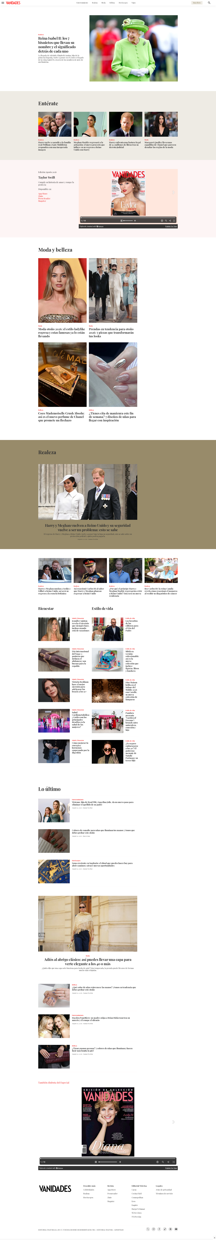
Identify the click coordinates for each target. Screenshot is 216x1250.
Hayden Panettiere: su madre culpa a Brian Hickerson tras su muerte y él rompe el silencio (101, 1019)
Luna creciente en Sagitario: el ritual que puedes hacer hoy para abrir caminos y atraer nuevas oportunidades (102, 864)
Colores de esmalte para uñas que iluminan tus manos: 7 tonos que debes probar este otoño (103, 831)
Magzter (42, 201)
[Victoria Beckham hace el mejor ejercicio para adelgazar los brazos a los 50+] (54, 690)
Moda (104, 3)
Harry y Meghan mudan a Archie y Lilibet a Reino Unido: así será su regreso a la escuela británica (54, 591)
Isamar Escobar (93, 539)
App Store (42, 193)
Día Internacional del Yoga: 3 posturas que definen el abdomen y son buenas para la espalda (80, 658)
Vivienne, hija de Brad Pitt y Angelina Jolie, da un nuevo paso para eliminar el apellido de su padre (102, 803)
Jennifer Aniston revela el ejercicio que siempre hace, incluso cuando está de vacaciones (80, 626)
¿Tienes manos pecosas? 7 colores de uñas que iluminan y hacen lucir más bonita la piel (102, 1049)
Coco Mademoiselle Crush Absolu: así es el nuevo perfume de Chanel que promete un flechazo (61, 416)
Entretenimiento (82, 3)
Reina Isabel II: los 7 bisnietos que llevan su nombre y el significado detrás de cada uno (57, 44)
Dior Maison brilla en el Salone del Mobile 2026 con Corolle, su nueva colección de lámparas (131, 691)
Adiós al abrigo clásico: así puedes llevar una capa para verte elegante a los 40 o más (87, 961)
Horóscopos (123, 3)
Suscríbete (197, 3)
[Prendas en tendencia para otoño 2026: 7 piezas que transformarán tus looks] (113, 290)
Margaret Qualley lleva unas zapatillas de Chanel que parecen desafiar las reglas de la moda (160, 145)
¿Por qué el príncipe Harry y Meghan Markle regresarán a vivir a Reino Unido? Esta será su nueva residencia (125, 592)
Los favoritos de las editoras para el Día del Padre (132, 626)
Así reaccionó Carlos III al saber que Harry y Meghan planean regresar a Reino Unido (89, 591)
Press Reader (44, 198)
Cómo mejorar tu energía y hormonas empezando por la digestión (80, 748)
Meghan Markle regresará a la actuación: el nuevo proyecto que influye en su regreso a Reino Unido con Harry (89, 146)
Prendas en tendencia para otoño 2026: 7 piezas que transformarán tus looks (111, 332)
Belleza (112, 3)
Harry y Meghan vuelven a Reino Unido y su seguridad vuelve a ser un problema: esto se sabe (88, 527)
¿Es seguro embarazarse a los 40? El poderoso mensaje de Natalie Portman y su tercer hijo (132, 752)
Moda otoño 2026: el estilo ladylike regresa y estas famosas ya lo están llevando (61, 332)
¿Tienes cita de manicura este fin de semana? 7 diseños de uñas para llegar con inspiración (112, 416)
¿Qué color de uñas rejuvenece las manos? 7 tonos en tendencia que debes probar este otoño (104, 988)
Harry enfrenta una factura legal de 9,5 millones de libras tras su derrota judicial (125, 145)
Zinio (40, 196)
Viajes (134, 3)
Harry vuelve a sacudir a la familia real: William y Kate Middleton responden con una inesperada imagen (54, 146)
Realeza (95, 3)
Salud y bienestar (78, 618)
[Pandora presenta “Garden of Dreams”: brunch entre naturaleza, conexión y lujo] (107, 721)
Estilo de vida (130, 618)
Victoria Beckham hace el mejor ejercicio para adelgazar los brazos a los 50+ (80, 687)
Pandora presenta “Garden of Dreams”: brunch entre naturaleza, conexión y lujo (132, 721)
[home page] (13, 3)
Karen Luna (86, 836)
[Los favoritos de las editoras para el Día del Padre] (107, 629)
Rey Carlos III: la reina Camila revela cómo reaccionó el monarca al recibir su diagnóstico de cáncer (161, 591)
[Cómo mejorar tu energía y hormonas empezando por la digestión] (54, 751)
